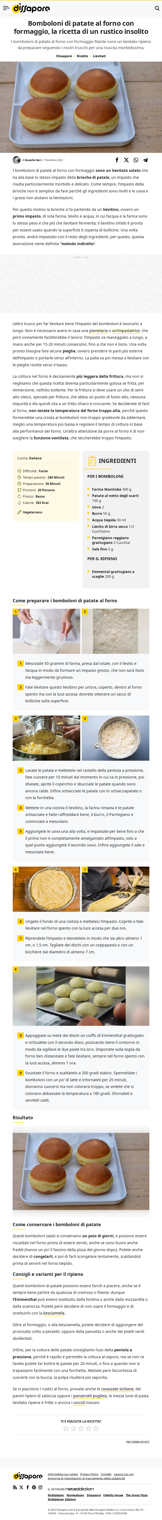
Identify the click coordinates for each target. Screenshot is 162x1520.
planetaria (98, 330)
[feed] (15, 1487)
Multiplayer (56, 1495)
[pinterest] (34, 1487)
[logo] (31, 8)
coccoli (79, 1402)
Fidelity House (113, 1495)
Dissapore (64, 56)
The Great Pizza (137, 1495)
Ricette (82, 56)
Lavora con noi (124, 1474)
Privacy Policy (89, 1474)
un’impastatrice (126, 330)
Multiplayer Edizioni (62, 1499)
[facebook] (28, 1487)
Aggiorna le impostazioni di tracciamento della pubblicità (86, 1478)
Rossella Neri (33, 160)
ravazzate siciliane (117, 1389)
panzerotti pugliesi (90, 1395)
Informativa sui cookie (63, 1474)
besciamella (53, 1313)
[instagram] (40, 1487)
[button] (117, 160)
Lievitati (99, 56)
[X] (21, 1487)
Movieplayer (75, 1495)
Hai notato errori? (137, 1441)
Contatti (106, 1474)
